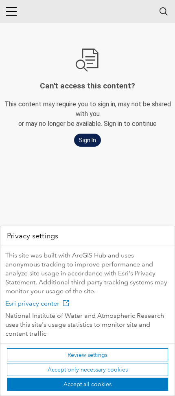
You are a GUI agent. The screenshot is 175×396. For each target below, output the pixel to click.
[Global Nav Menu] (11, 11)
